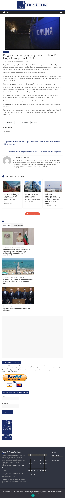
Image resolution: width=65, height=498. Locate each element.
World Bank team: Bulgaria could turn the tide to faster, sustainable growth (35, 152)
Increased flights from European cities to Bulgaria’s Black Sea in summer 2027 (17, 281)
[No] (63, 493)
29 (40, 470)
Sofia (27, 61)
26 (32, 470)
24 (46, 467)
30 (43, 470)
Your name (5, 403)
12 (32, 464)
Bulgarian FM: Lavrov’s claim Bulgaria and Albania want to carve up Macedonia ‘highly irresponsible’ (31, 143)
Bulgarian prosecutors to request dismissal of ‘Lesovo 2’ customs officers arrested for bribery (52, 198)
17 (46, 464)
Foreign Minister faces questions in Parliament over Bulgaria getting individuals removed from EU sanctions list (16, 252)
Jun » (35, 474)
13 (34, 464)
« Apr (31, 474)
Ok (33, 495)
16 (43, 464)
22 (40, 467)
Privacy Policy (56, 460)
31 (46, 470)
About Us (54, 452)
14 (37, 464)
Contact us (55, 458)
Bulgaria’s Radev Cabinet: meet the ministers (16, 309)
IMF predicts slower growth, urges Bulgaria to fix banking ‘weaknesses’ (32, 197)
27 (34, 470)
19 (32, 467)
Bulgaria (6, 52)
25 (29, 470)
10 (46, 461)
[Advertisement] (32, 337)
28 (37, 470)
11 (29, 464)
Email (4, 396)
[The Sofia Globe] (4, 12)
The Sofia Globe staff (18, 61)
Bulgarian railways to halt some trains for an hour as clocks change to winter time (11, 197)
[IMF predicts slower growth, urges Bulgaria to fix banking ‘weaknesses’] (32, 182)
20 (34, 467)
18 (29, 467)
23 (43, 467)
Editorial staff (56, 455)
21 (37, 467)
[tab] (6, 225)
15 (40, 464)
